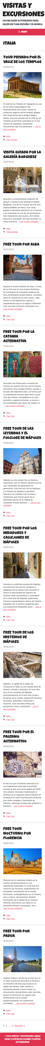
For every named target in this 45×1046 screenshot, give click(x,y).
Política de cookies (21, 1039)
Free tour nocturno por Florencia (17, 833)
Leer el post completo (28, 221)
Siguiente (20, 1026)
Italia (8, 136)
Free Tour (10, 319)
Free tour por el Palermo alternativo (18, 737)
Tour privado (11, 140)
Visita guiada (12, 232)
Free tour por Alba (21, 245)
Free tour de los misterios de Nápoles (18, 637)
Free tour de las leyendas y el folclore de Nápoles (22, 433)
